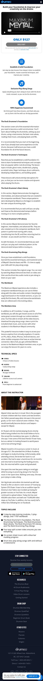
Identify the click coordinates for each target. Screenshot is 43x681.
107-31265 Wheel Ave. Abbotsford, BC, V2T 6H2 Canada (21, 655)
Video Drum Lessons (22, 594)
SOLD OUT (22, 44)
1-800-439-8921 (31, 48)
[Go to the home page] (6, 2)
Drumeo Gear (21, 621)
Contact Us (21, 667)
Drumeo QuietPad (21, 611)
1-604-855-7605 (24, 49)
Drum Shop (21, 603)
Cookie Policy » (20, 677)
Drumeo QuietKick (21, 614)
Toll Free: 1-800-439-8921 (21, 660)
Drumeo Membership (21, 608)
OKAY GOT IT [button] (33, 676)
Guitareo (21, 638)
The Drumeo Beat (21, 584)
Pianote (21, 635)
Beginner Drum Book (21, 618)
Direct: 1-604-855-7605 (21, 663)
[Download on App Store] (14, 574)
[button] (41, 2)
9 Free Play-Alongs (21, 591)
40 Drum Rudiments (21, 587)
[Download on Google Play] (28, 574)
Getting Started (21, 597)
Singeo (21, 642)
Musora (21, 631)
